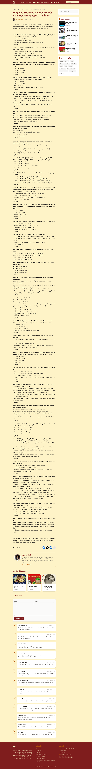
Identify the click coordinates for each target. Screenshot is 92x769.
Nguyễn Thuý (26, 555)
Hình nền (70, 66)
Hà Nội (72, 61)
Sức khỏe (67, 63)
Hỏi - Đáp (28, 2)
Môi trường (73, 63)
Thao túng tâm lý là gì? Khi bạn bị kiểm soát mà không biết (48, 588)
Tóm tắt (22, 2)
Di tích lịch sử (36, 2)
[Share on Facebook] (43, 547)
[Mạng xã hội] (60, 757)
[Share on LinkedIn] (51, 547)
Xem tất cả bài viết (26, 564)
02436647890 (63, 752)
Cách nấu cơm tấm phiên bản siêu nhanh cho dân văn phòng (19, 588)
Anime (61, 66)
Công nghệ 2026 (73, 71)
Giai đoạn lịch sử (55, 2)
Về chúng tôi (39, 750)
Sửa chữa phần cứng (63, 71)
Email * (36, 601)
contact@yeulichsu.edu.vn (66, 754)
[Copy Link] (54, 547)
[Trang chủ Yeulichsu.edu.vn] (14, 2)
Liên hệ (38, 752)
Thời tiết (66, 61)
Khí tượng (62, 63)
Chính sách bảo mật (41, 756)
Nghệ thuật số (62, 68)
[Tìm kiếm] (77, 2)
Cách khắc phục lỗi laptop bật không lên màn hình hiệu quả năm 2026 (71, 24)
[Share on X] (47, 547)
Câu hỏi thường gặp (41, 758)
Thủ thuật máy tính (71, 68)
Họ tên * (16, 601)
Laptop (61, 73)
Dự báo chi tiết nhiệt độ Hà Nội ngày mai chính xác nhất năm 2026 (71, 37)
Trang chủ (15, 9)
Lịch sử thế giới (45, 2)
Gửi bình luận (19, 618)
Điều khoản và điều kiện (42, 754)
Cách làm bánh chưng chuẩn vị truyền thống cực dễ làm (34, 588)
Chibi (66, 66)
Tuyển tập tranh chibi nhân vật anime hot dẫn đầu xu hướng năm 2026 (71, 30)
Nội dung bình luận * (18, 607)
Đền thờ (61, 61)
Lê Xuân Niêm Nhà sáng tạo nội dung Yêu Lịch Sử (46, 761)
